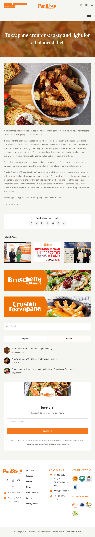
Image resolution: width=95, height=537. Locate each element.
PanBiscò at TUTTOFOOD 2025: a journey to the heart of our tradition (17, 246)
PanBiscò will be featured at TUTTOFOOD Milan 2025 (47, 246)
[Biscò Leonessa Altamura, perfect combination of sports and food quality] (7, 369)
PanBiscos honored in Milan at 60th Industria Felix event (77, 247)
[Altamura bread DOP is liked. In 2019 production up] (7, 359)
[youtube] (86, 5)
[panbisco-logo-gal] (89, 503)
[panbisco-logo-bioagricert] (82, 476)
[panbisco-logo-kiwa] (75, 485)
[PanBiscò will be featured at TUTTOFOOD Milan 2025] (47, 252)
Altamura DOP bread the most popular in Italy (32, 348)
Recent (69, 338)
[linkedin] (92, 5)
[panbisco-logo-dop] (75, 476)
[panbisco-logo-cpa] (75, 503)
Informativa (30, 444)
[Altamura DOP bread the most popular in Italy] (7, 349)
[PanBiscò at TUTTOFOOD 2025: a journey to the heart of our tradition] (17, 252)
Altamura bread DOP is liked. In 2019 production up (34, 359)
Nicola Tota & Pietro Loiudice (71, 531)
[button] (5, 252)
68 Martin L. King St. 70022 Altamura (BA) (61, 480)
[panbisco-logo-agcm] (89, 476)
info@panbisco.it (61, 491)
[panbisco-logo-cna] (82, 503)
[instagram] (81, 5)
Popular (25, 338)
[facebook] (76, 5)
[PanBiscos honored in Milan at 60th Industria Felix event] (77, 252)
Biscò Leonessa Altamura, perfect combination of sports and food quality (43, 369)
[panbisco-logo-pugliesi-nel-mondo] (75, 511)
